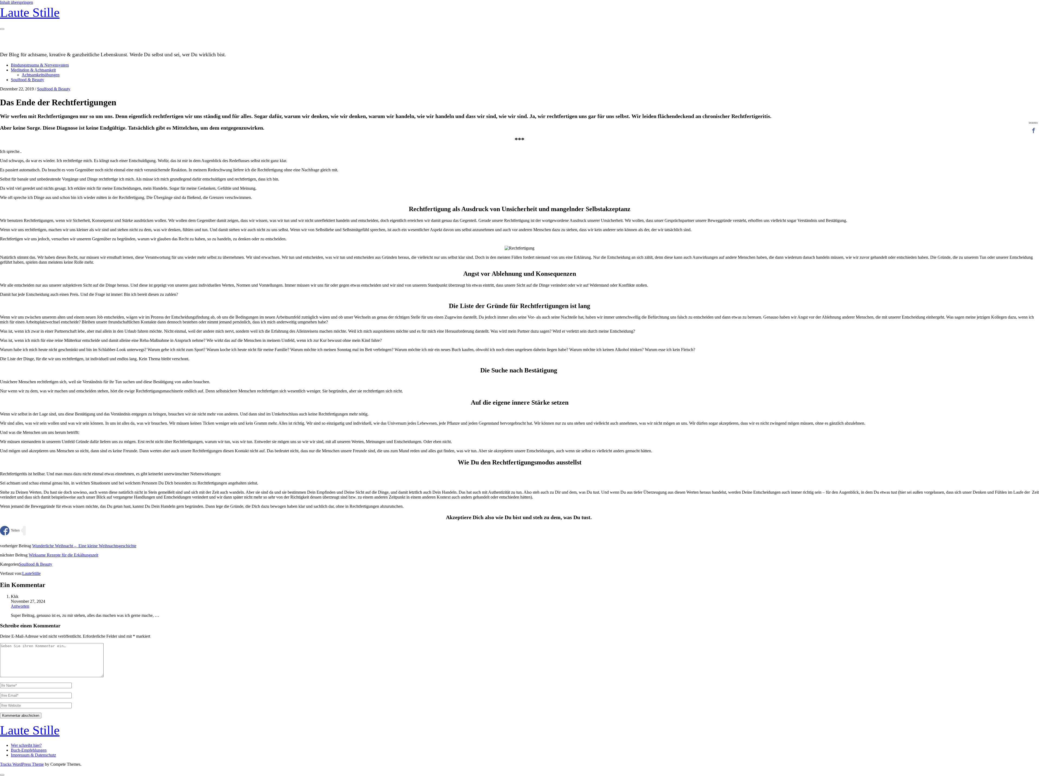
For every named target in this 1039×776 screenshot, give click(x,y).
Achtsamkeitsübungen (41, 75)
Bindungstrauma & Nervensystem (40, 65)
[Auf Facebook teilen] (10, 530)
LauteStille (31, 573)
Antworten (20, 606)
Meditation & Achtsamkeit (33, 70)
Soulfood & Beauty (27, 79)
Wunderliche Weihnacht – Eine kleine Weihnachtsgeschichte (84, 545)
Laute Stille (30, 12)
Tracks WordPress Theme (22, 764)
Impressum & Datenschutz (33, 755)
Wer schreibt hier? (26, 745)
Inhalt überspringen (16, 2)
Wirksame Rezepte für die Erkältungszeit (63, 555)
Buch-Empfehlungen (29, 750)
